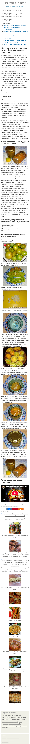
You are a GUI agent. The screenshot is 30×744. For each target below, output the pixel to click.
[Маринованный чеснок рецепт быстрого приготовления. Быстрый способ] (15, 516)
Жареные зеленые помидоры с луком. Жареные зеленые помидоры (15, 26)
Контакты (4, 738)
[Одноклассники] (21, 509)
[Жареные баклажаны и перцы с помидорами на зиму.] (15, 533)
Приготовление (9, 29)
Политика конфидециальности (8, 739)
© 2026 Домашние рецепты (7, 735)
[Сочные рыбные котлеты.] (15, 702)
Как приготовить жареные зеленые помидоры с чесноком (15, 41)
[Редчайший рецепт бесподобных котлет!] (15, 603)
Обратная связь (5, 742)
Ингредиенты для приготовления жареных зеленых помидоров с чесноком (15, 37)
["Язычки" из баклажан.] (15, 618)
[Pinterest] (15, 509)
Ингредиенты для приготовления (11, 506)
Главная (8, 6)
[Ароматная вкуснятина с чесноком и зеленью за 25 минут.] (15, 684)
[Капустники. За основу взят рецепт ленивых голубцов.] (15, 649)
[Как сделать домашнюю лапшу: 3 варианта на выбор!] (15, 585)
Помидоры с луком (18, 504)
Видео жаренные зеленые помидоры (15, 44)
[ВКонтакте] (9, 509)
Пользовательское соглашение (13, 738)
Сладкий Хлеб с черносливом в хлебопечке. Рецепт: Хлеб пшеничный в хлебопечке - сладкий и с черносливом (14, 717)
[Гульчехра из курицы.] (15, 634)
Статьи (21, 6)
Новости (15, 6)
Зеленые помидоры (9, 504)
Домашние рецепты (14, 3)
